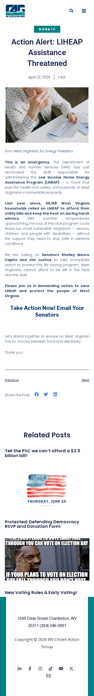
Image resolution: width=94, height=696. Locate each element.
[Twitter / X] (71, 668)
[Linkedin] (19, 668)
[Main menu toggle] (84, 11)
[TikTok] (50, 668)
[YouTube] (61, 668)
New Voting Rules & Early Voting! (41, 592)
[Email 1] (48, 676)
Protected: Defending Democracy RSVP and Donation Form (42, 524)
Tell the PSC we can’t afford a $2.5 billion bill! (42, 453)
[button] (71, 11)
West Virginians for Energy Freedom (43, 151)
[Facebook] (30, 668)
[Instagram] (40, 668)
